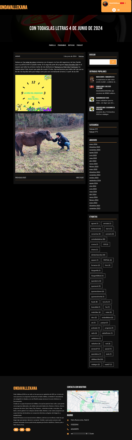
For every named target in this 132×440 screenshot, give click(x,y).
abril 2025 (92, 161)
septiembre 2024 (95, 180)
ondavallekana (107, 317)
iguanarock (96, 286)
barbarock (96, 229)
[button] (93, 401)
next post (80, 177)
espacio (94, 260)
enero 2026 (93, 144)
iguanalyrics (96, 281)
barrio (109, 229)
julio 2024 (92, 186)
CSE (105, 244)
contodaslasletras (98, 239)
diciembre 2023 (94, 205)
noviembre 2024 (94, 175)
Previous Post (20, 177)
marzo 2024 (93, 197)
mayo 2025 (93, 158)
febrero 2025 (93, 166)
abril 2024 (92, 194)
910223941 (74, 424)
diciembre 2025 (94, 147)
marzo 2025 (93, 164)
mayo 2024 (93, 192)
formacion (95, 265)
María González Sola (71, 64)
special (108, 349)
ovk (93, 323)
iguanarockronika (97, 296)
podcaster (95, 328)
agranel (94, 223)
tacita (108, 354)
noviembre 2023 (94, 208)
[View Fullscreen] (69, 393)
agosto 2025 (93, 152)
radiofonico (96, 338)
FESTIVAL (107, 260)
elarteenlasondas (98, 255)
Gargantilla (95, 270)
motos (109, 312)
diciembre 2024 (94, 172)
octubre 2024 (93, 178)
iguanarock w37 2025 (102, 98)
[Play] (114, 10)
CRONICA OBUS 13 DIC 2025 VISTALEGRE (103, 87)
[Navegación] (113, 62)
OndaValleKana (13, 7)
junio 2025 (93, 155)
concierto (110, 234)
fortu (107, 265)
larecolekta (95, 307)
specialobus (96, 354)
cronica (94, 244)
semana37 (95, 349)
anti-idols (107, 223)
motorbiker (95, 312)
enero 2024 (93, 203)
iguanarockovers (97, 291)
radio (94, 333)
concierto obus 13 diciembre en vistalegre (105, 108)
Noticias (81, 56)
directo (94, 249)
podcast (104, 323)
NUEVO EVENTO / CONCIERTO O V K (105, 77)
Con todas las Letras (29, 62)
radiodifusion (107, 333)
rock (107, 343)
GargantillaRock (97, 276)
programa (109, 328)
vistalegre (95, 364)
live (107, 307)
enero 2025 (93, 169)
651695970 (75, 429)
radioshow (95, 343)
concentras (95, 234)
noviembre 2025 (94, 150)
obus (94, 317)
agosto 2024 (93, 183)
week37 (108, 364)
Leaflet (116, 411)
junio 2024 (93, 189)
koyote (94, 302)
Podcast (91, 132)
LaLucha (106, 302)
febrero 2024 (93, 200)
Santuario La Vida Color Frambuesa (66, 67)
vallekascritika (97, 359)
